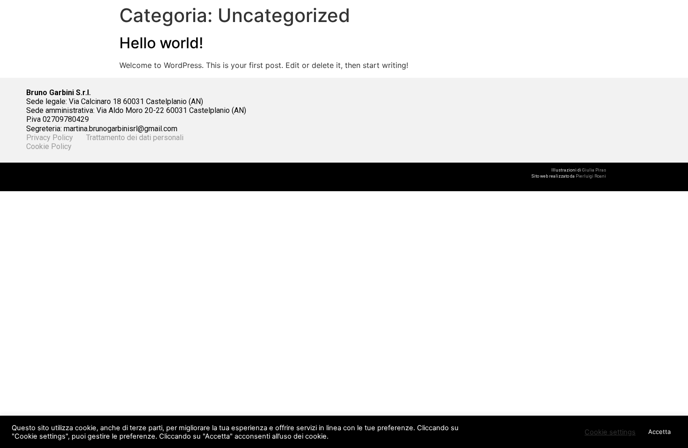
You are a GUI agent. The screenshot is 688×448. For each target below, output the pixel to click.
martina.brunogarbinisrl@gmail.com (120, 128)
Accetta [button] (659, 431)
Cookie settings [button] (610, 432)
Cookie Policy (49, 146)
